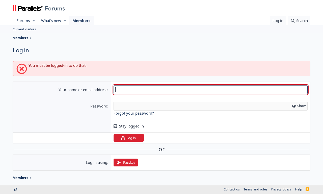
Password (98, 106)
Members (81, 20)
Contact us (232, 189)
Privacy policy (281, 189)
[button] (33, 20)
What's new (51, 20)
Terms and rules (255, 189)
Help (298, 189)
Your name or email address (83, 89)
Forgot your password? (134, 113)
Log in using (96, 162)
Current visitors (24, 29)
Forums (23, 20)
